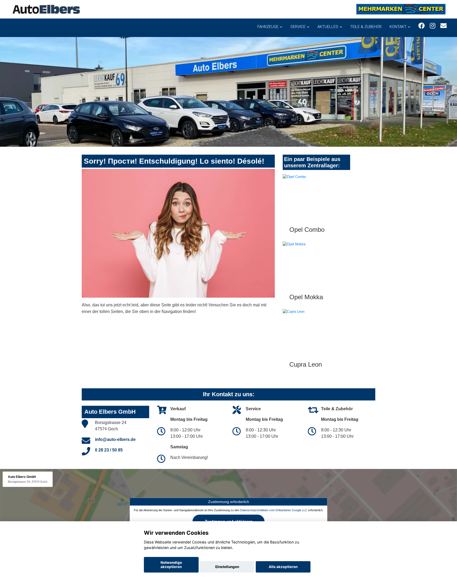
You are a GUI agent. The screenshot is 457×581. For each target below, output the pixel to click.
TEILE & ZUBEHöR (366, 26)
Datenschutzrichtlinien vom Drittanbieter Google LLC (273, 510)
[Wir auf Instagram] (432, 25)
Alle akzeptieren (283, 567)
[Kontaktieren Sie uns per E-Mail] (443, 25)
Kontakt (398, 26)
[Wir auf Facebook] (421, 25)
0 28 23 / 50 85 (109, 450)
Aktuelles (327, 26)
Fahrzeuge (267, 26)
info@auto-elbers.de (115, 439)
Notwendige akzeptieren (171, 564)
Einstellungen (227, 567)
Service (297, 26)
